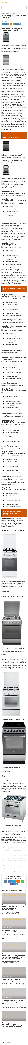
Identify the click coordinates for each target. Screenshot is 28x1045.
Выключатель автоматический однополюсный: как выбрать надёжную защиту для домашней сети (14, 907)
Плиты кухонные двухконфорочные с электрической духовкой (12, 1024)
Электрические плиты (14, 19)
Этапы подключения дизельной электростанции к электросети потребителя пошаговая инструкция (13, 956)
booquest (4, 2)
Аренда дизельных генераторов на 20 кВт (10, 931)
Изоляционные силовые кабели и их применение (11, 980)
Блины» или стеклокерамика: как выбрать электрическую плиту (13, 1002)
